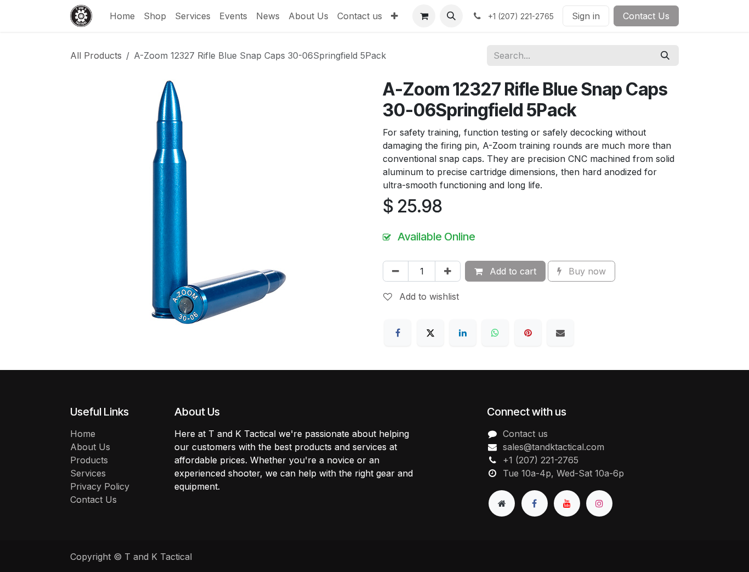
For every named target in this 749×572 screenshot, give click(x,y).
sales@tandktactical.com (553, 446)
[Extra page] (502, 503)
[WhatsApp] (495, 332)
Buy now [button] (586, 271)
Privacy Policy (99, 486)
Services (88, 473)
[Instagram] (599, 503)
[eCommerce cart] (423, 15)
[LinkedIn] (463, 332)
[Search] (665, 55)
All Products (96, 55)
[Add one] (448, 271)
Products (89, 460)
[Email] (560, 332)
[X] (430, 332)
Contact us (525, 433)
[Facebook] (397, 332)
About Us (90, 446)
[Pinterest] (528, 332)
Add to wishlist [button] (427, 296)
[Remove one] (395, 271)
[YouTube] (567, 503)
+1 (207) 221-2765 (540, 460)
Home (82, 433)
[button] (451, 15)
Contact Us (646, 15)
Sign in (586, 15)
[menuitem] (122, 16)
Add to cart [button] (511, 271)
